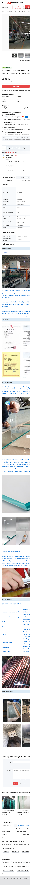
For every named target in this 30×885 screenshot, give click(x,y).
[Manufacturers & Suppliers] (15, 2)
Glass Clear (5, 862)
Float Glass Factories (17, 862)
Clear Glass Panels (7, 855)
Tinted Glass (6, 851)
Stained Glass (25, 851)
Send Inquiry (15, 86)
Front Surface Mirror (21, 831)
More (3, 873)
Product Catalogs (24, 825)
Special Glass (15, 851)
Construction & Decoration (11, 11)
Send (15, 783)
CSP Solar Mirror (6, 831)
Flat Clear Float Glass (8, 866)
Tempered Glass (6, 829)
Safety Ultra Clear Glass (23, 870)
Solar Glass (4, 834)
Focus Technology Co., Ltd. (20, 878)
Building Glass (22, 11)
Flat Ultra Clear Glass (22, 866)
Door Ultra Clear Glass (8, 870)
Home (3, 11)
